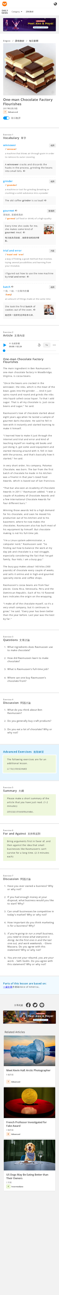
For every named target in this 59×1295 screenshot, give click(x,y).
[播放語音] (24, 171)
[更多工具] (54, 345)
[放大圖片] (29, 69)
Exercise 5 (8, 787)
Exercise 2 (8, 332)
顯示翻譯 (16, 117)
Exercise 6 (8, 830)
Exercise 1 (8, 134)
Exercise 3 (8, 636)
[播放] (5, 345)
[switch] (6, 118)
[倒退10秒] (39, 345)
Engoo (7, 40)
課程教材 (30, 11)
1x (46, 345)
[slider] (4, 350)
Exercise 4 (8, 699)
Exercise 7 (8, 875)
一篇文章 (7, 986)
